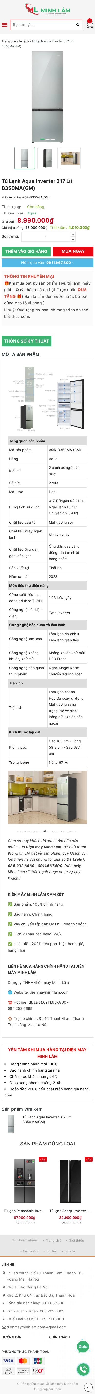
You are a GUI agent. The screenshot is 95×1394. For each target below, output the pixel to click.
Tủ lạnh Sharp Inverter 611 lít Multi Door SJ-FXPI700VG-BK (70, 1211)
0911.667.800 (58, 262)
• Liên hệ (69, 1251)
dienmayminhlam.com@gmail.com (37, 1327)
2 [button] (47, 139)
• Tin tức (50, 1251)
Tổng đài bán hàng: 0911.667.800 (35, 1303)
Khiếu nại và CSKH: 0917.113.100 (35, 1319)
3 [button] (52, 139)
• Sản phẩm (29, 1251)
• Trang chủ (52, 1240)
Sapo (57, 1389)
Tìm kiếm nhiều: (25, 1240)
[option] (47, 97)
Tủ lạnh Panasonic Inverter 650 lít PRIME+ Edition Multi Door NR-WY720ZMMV (25, 1211)
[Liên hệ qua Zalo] (83, 1347)
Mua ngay (73, 251)
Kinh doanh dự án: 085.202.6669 (36, 1311)
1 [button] (42, 139)
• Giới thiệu (75, 1240)
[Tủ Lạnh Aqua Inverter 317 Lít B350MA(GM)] (11, 1124)
